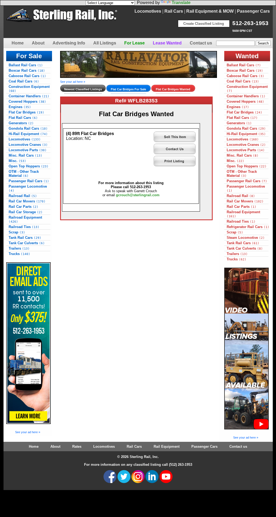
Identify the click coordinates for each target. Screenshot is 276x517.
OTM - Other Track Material (24, 174)
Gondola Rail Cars (28, 128)
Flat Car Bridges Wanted (173, 89)
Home (18, 43)
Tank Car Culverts (27, 243)
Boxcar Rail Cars (27, 70)
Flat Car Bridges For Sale (128, 89)
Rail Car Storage (26, 212)
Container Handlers (29, 96)
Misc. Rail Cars (25, 155)
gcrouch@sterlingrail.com (138, 195)
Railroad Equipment (25, 219)
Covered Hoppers (27, 101)
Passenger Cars (253, 11)
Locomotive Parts (28, 150)
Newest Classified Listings (83, 89)
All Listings (104, 43)
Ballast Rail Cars (26, 65)
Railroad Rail (23, 196)
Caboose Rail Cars (27, 76)
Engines (20, 107)
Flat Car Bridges (26, 112)
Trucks (19, 254)
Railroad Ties (24, 227)
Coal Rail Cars (24, 81)
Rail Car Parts (23, 207)
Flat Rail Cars (23, 118)
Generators (21, 123)
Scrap (17, 232)
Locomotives (147, 11)
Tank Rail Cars (25, 238)
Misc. (17, 161)
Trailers (19, 248)
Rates (76, 446)
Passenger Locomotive (28, 188)
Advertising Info (69, 43)
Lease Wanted (167, 43)
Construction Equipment (29, 89)
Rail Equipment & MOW (210, 11)
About (38, 43)
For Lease (134, 43)
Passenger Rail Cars (29, 181)
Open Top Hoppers (29, 166)
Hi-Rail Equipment (28, 134)
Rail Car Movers (27, 201)
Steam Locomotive (246, 238)
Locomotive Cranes (28, 145)
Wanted (247, 56)
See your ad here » (27, 432)
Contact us (201, 43)
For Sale (29, 56)
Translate (181, 2)
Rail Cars (173, 11)
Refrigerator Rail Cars (248, 227)
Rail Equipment (167, 446)
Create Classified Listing (203, 24)
